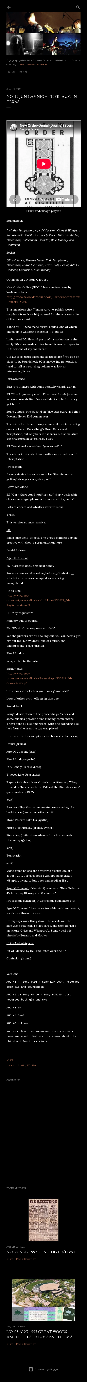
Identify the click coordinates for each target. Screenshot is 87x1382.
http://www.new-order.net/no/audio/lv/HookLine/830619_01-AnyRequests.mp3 (38, 600)
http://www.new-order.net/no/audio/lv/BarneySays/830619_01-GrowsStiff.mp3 (39, 678)
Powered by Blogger (47, 1369)
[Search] (78, 6)
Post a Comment (26, 1258)
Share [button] (9, 1059)
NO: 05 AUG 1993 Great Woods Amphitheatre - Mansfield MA (39, 1334)
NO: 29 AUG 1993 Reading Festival (41, 1251)
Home (11, 72)
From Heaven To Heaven (34, 64)
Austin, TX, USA (27, 1065)
